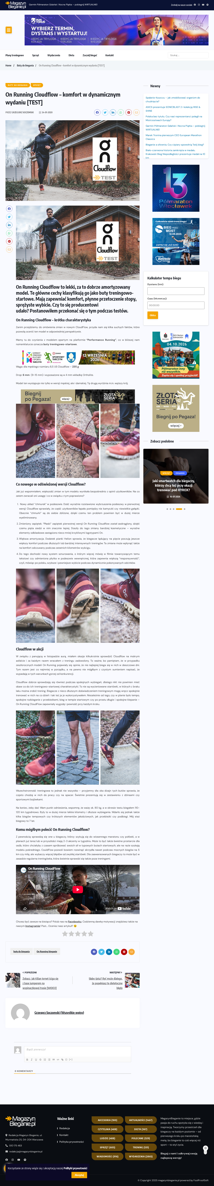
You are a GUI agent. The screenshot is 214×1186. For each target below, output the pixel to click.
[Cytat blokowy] (53, 1033)
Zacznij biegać (90, 29)
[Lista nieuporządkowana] (49, 1033)
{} (66, 1033)
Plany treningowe (14, 29)
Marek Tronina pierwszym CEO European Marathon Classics (174, 111)
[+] (71, 1033)
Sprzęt (35, 29)
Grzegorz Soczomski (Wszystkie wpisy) (59, 986)
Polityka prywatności (71, 1115)
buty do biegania (21, 925)
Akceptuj (79, 1175)
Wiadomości (108, 1130)
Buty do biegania (25, 39)
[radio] (65, 908)
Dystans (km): (155, 173)
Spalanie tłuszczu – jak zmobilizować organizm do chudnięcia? (60, 4)
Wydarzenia (53, 29)
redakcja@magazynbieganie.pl (25, 1125)
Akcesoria (107, 1094)
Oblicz (153, 203)
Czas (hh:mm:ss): (157, 187)
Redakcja (64, 1102)
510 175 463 (15, 1119)
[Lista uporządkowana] (45, 1033)
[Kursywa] (31, 1033)
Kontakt (109, 29)
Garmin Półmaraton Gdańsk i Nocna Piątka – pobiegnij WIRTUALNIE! (175, 101)
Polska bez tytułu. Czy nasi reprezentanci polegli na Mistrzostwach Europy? (174, 92)
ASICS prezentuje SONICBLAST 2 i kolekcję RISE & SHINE (173, 82)
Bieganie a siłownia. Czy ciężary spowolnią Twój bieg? (175, 118)
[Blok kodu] (58, 1033)
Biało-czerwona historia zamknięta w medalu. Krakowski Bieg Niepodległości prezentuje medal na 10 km (175, 128)
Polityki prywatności (75, 1168)
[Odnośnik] (62, 1033)
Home (8, 39)
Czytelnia (107, 1103)
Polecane (141, 1112)
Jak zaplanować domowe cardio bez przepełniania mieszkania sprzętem (173, 333)
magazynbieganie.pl (168, 1154)
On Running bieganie (47, 925)
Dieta (71, 29)
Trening (141, 1121)
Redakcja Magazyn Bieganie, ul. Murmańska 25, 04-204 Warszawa (24, 1111)
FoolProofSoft (201, 1154)
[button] (167, 355)
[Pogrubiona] (27, 1033)
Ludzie (107, 1112)
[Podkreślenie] (36, 1033)
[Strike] (40, 1033)
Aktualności (141, 1094)
